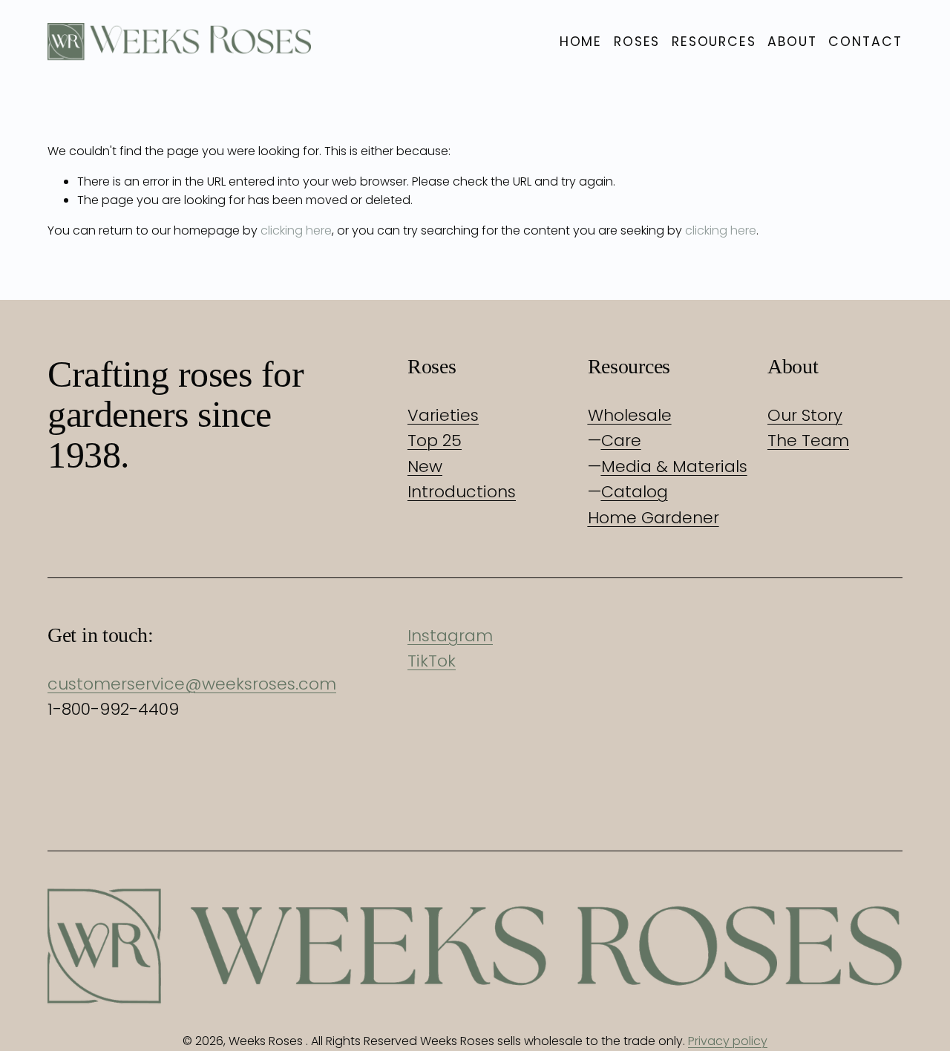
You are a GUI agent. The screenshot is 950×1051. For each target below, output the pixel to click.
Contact (865, 41)
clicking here (296, 230)
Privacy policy (727, 1041)
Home (581, 41)
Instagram (450, 635)
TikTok (431, 660)
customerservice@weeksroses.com (192, 683)
